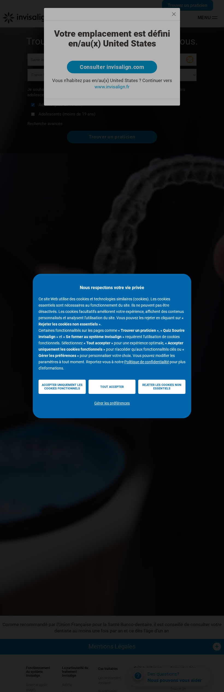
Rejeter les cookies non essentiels (161, 386)
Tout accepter (112, 387)
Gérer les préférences (112, 403)
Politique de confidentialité (146, 362)
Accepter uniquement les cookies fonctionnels (62, 386)
